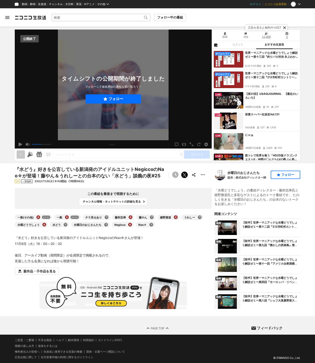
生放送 (42, 4)
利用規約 (88, 340)
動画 (24, 4)
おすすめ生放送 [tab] (274, 44)
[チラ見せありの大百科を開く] (106, 217)
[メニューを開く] (7, 17)
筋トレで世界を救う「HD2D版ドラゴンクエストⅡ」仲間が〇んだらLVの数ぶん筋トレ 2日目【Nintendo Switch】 (271, 157)
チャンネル (56, 4)
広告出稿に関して (26, 357)
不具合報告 (45, 340)
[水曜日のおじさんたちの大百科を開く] (106, 224)
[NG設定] (215, 45)
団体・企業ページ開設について (105, 351)
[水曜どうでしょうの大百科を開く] (44, 224)
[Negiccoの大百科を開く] (130, 224)
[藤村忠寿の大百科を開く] (130, 217)
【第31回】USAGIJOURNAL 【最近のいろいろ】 (271, 95)
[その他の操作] (203, 175)
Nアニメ (89, 4)
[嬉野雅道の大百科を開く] (176, 217)
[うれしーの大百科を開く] (200, 217)
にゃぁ (249, 135)
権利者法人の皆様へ (27, 351)
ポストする (184, 175)
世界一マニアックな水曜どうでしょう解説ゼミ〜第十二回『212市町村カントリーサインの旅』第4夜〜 (271, 75)
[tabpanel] (256, 104)
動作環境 (73, 340)
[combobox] (101, 17)
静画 (33, 4)
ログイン (255, 4)
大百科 (69, 4)
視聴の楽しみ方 (24, 346)
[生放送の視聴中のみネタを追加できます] (21, 154)
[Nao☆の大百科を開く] (151, 224)
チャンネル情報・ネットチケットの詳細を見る (112, 201)
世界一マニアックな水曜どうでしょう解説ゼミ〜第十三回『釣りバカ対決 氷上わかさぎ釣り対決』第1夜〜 (271, 55)
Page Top (157, 328)
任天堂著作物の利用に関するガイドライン (67, 357)
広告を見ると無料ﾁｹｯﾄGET (264, 27)
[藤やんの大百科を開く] (152, 217)
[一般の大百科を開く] (67, 217)
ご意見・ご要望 (24, 340)
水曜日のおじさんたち (243, 173)
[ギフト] (39, 154)
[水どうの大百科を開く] (65, 224)
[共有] (193, 175)
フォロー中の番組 (170, 17)
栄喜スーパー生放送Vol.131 (262, 114)
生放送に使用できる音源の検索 (63, 351)
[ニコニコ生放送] (30, 17)
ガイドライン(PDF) (110, 340)
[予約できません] (175, 175)
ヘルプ (60, 340)
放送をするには (47, 346)
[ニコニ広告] (30, 154)
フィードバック (270, 328)
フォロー (116, 99)
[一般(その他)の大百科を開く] (38, 217)
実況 (79, 4)
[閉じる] (284, 27)
